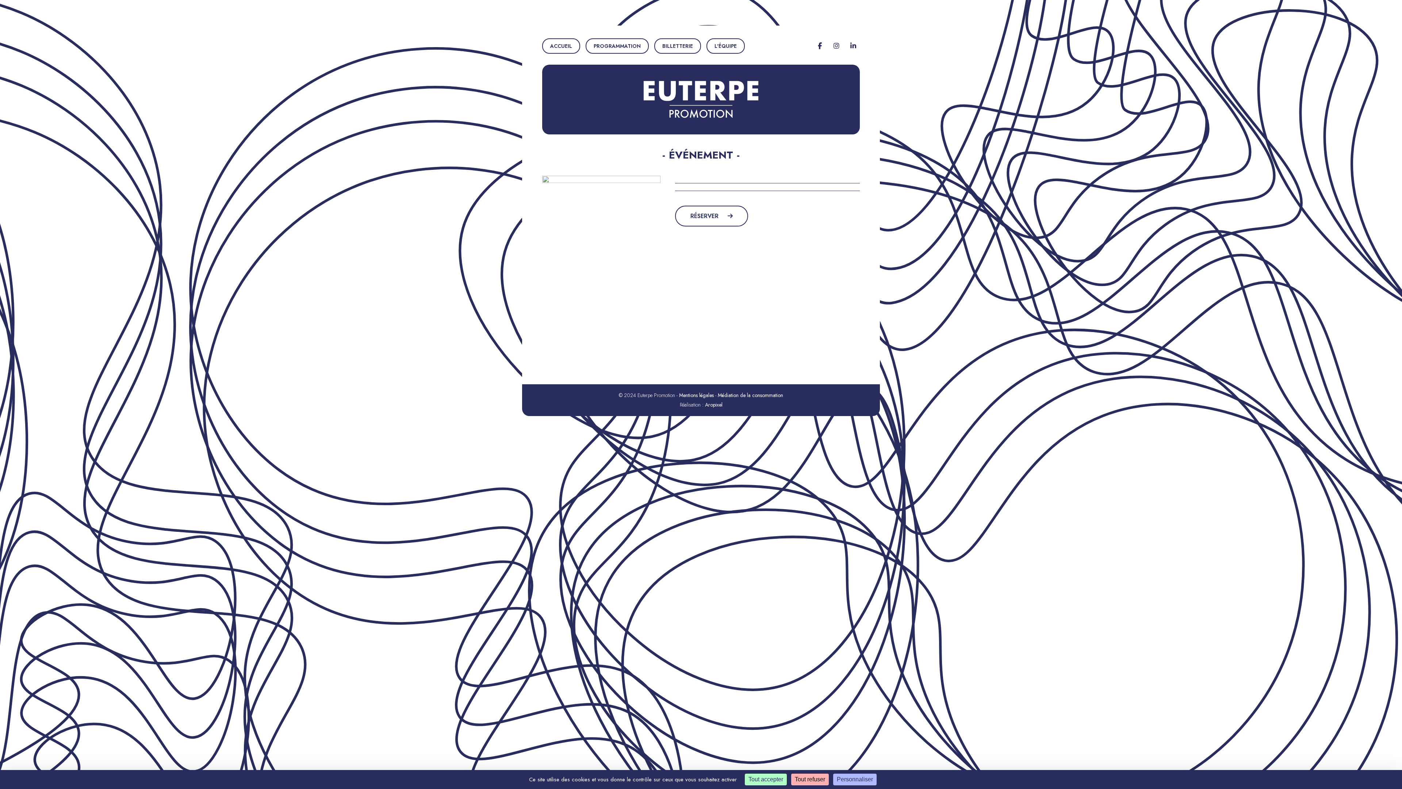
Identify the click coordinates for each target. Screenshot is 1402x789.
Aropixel (714, 404)
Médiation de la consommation (750, 395)
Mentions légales (696, 395)
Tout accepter (765, 779)
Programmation (617, 46)
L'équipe (726, 46)
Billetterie (677, 46)
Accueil (561, 46)
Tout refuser (810, 779)
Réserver (705, 216)
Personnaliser (855, 779)
